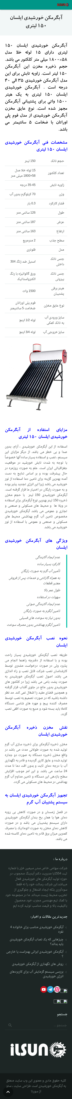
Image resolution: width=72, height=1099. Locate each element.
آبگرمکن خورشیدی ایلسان (32, 795)
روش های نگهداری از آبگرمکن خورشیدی (37, 964)
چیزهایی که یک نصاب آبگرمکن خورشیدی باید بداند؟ (36, 941)
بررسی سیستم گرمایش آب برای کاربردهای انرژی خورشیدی (36, 974)
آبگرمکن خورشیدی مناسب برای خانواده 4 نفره (36, 929)
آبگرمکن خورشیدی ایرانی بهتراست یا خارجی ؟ (34, 954)
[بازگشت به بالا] (8, 1092)
